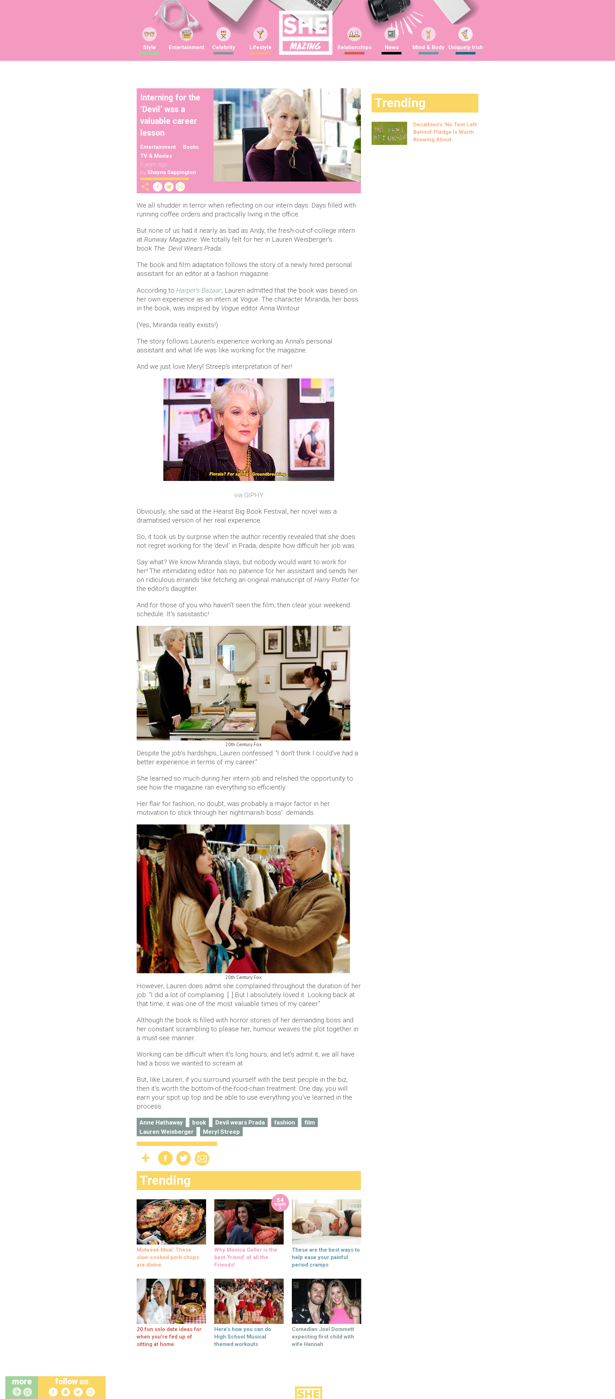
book (199, 1122)
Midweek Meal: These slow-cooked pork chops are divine (168, 1257)
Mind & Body (428, 47)
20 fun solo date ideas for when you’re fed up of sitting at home (169, 1336)
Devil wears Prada (240, 1122)
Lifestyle (260, 47)
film (309, 1122)
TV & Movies (156, 156)
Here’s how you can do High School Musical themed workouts (242, 1336)
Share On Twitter (169, 187)
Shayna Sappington (171, 172)
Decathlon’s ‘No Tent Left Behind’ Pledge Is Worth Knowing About (445, 132)
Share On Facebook (158, 187)
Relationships (354, 47)
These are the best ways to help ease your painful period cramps (326, 1257)
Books (191, 147)
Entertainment (186, 47)
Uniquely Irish (465, 47)
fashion (284, 1122)
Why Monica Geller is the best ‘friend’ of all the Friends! (245, 1257)
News (392, 47)
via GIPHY (248, 495)
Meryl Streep (221, 1131)
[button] (28, 1392)
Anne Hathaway (161, 1122)
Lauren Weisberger (167, 1131)
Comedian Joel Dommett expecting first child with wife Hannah (323, 1336)
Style (149, 47)
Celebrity (223, 47)
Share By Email (180, 187)
